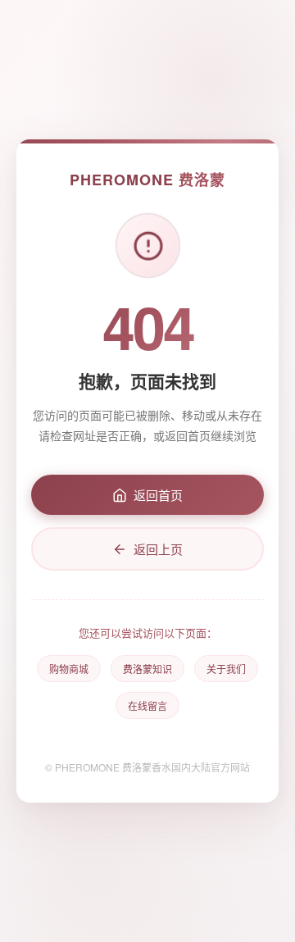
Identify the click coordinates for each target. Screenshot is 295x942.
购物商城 (68, 669)
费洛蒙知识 (147, 669)
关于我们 (226, 669)
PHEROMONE (147, 179)
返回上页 (158, 548)
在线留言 (147, 705)
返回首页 (158, 494)
